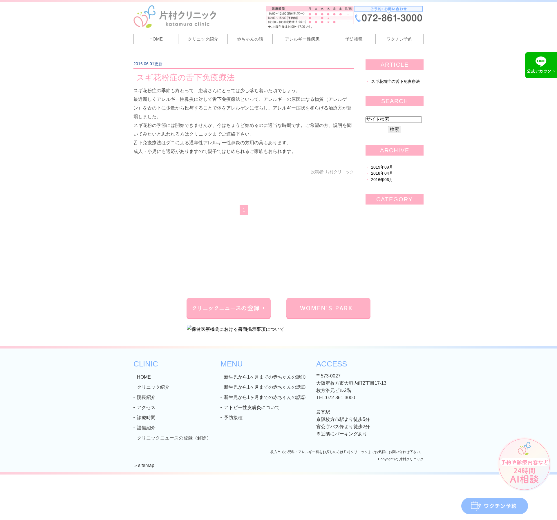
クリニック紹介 (153, 387)
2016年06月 (382, 180)
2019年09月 (382, 167)
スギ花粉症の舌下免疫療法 (185, 77)
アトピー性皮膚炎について (252, 407)
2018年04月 (382, 173)
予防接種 (354, 39)
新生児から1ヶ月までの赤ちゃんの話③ (264, 397)
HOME (156, 39)
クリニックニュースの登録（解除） (174, 437)
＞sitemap (143, 465)
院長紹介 (146, 397)
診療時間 (146, 417)
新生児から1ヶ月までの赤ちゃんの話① (264, 377)
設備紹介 (146, 427)
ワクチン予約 (399, 39)
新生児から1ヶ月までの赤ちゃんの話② (264, 387)
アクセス (146, 407)
